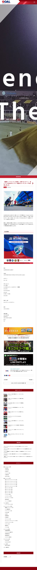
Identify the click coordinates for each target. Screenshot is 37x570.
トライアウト (7, 494)
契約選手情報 (7, 530)
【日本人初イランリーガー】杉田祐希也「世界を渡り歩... (16, 425)
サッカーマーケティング (7, 506)
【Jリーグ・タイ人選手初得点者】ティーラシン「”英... (16, 407)
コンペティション (7, 496)
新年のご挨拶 (7, 545)
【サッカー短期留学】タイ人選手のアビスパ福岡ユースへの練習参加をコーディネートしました (17, 451)
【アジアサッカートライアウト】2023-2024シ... (15, 416)
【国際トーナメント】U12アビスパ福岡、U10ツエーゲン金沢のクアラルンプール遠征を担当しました (18, 456)
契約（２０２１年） (8, 489)
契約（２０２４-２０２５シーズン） (10, 482)
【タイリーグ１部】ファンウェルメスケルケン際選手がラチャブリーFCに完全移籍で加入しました (18, 448)
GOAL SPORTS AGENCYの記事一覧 (18, 383)
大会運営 (6, 474)
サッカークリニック (8, 510)
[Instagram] (8, 375)
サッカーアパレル (6, 539)
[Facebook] (4, 375)
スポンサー (6, 523)
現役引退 (6, 499)
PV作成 (6, 517)
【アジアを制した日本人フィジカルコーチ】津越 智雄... (16, 402)
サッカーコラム (6, 529)
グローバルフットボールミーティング (10, 520)
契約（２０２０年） (8, 491)
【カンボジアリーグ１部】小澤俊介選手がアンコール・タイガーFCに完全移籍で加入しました (17, 453)
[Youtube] (9, 375)
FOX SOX (6, 540)
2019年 (6, 471)
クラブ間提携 (7, 509)
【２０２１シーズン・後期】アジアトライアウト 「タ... (16, 429)
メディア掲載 (5, 547)
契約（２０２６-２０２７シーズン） (10, 479)
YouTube (6, 512)
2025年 (6, 469)
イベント (6, 527)
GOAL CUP (6, 476)
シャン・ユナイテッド (8, 504)
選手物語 (6, 535)
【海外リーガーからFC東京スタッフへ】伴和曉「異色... (16, 398)
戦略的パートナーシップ (8, 507)
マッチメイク (7, 473)
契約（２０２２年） (8, 487)
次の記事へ (31, 379)
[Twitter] (6, 375)
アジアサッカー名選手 (8, 532)
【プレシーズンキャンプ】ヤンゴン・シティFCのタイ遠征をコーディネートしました (16, 446)
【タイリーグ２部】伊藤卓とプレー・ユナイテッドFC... (16, 394)
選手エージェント (6, 478)
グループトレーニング (8, 497)
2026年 (6, 468)
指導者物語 (6, 533)
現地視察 (6, 515)
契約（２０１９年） (8, 492)
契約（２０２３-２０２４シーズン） (10, 484)
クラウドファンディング (8, 522)
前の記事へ (6, 379)
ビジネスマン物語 (7, 537)
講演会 (6, 525)
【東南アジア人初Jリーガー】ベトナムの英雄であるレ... (16, 411)
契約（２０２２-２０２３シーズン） (10, 486)
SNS (5, 514)
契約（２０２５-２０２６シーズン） (10, 481)
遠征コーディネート (6, 466)
